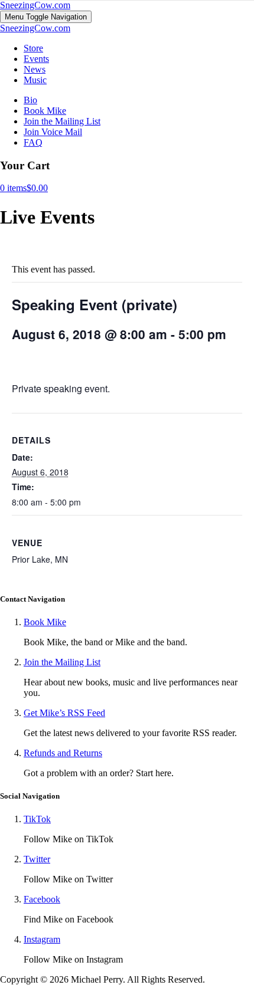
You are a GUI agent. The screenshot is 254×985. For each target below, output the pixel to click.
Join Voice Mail (53, 132)
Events (36, 59)
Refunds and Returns (63, 753)
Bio (30, 100)
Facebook (42, 899)
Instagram (42, 939)
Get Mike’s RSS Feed (64, 713)
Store (33, 48)
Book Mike (45, 111)
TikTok (37, 819)
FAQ (33, 142)
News (34, 69)
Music (35, 80)
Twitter (37, 859)
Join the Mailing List (62, 121)
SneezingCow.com (35, 5)
